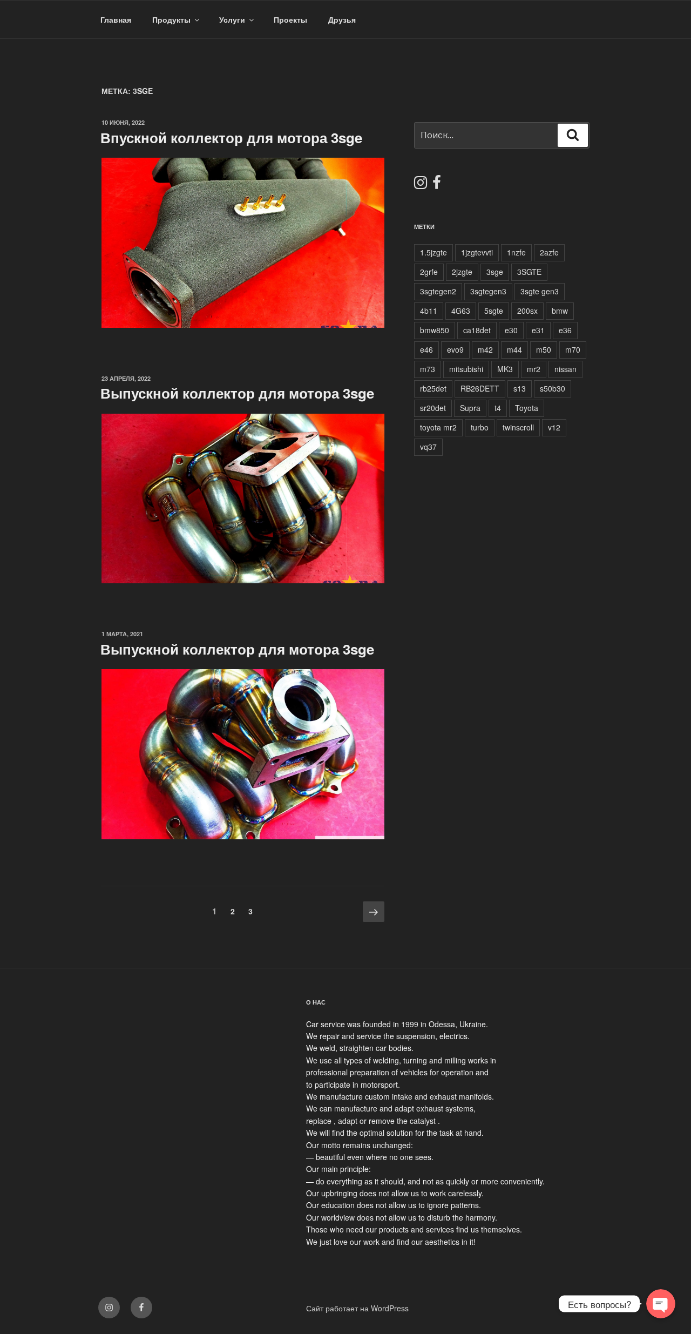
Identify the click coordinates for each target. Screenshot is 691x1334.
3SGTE (529, 271)
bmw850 (434, 330)
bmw (560, 310)
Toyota (526, 407)
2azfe (549, 252)
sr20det (433, 407)
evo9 (455, 349)
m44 (514, 349)
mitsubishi (466, 368)
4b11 (428, 310)
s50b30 (552, 388)
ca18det (477, 330)
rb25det (433, 388)
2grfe (429, 271)
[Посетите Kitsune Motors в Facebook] (436, 184)
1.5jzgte (433, 252)
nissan (565, 368)
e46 (426, 349)
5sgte (493, 310)
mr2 (533, 368)
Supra (470, 407)
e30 (511, 330)
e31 (538, 330)
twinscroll (518, 427)
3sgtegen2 (438, 291)
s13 (519, 388)
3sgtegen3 (488, 291)
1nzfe (516, 252)
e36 (565, 330)
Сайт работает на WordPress (357, 1308)
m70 (572, 349)
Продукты (171, 19)
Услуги (232, 19)
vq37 (428, 446)
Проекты (290, 19)
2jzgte (462, 271)
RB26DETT (479, 388)
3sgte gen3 (539, 291)
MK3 (505, 368)
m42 (485, 349)
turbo (480, 427)
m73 (427, 368)
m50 (543, 349)
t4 (497, 407)
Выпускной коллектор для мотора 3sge (237, 393)
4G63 (460, 310)
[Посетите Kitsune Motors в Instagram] (420, 184)
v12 (554, 427)
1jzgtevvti (477, 252)
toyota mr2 (438, 427)
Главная (115, 19)
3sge (494, 271)
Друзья (342, 19)
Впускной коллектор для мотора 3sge (231, 137)
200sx (527, 310)
